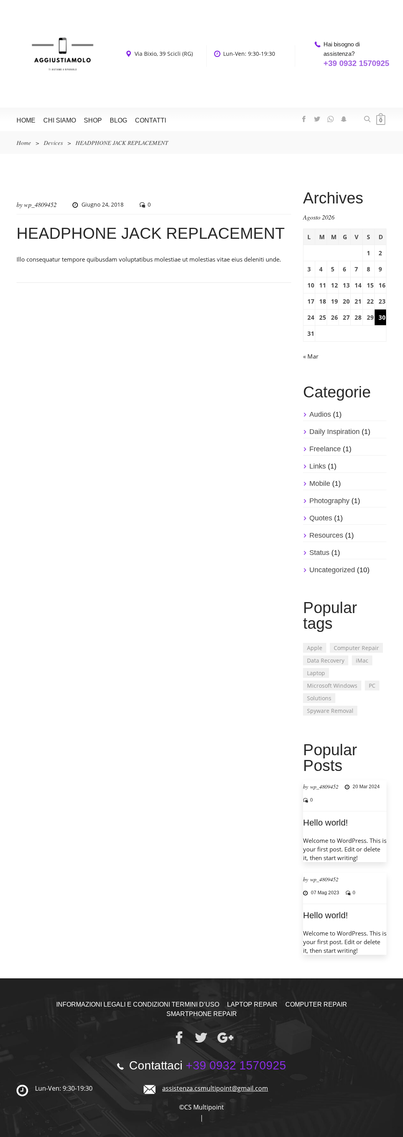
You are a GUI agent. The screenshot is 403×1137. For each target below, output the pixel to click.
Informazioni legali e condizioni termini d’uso (137, 1004)
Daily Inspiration (334, 432)
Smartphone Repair (201, 1014)
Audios (320, 414)
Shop (93, 120)
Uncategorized (332, 570)
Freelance (325, 449)
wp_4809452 (40, 204)
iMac (362, 660)
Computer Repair (356, 648)
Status (319, 553)
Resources (326, 535)
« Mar (310, 356)
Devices (53, 142)
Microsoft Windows (332, 685)
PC (372, 685)
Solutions (319, 698)
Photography (329, 501)
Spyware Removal (330, 710)
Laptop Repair (252, 1004)
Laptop (316, 673)
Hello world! (325, 823)
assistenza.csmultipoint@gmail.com (215, 1088)
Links (317, 466)
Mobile (319, 483)
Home (26, 120)
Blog (118, 120)
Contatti (150, 120)
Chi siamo (59, 120)
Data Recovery (325, 660)
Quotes (320, 518)
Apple (314, 648)
